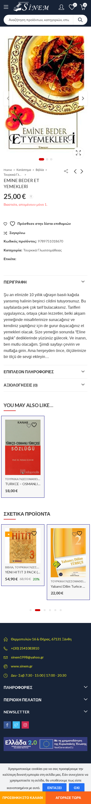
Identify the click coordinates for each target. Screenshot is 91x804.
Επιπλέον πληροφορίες (29, 371)
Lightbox (78, 152)
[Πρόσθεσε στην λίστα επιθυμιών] (33, 425)
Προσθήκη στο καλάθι (22, 798)
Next (83, 98)
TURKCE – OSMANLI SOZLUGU (30, 484)
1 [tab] (41, 159)
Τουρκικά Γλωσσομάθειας (13, 174)
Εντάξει (54, 788)
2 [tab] (47, 159)
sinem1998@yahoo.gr (27, 657)
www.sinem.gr (22, 666)
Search (80, 20)
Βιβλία (40, 170)
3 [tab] (51, 159)
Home (8, 170)
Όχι (77, 788)
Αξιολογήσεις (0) (21, 385)
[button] (30, 610)
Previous (8, 98)
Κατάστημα (24, 170)
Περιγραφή (15, 282)
